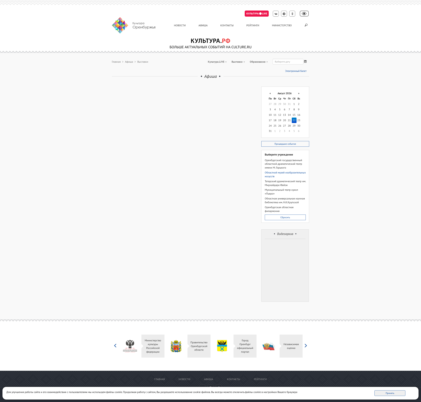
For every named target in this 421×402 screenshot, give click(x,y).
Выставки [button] (237, 61)
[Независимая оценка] (268, 346)
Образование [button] (258, 61)
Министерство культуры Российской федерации (153, 346)
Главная (116, 61)
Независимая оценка (291, 346)
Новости (180, 25)
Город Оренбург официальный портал (245, 346)
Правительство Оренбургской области (199, 346)
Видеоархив (285, 234)
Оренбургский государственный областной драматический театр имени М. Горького (283, 163)
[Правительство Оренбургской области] (176, 346)
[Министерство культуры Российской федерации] (130, 346)
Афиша (203, 25)
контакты (227, 25)
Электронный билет (296, 71)
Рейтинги (252, 25)
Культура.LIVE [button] (216, 61)
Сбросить (285, 217)
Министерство (282, 25)
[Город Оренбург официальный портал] (222, 346)
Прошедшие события (285, 143)
